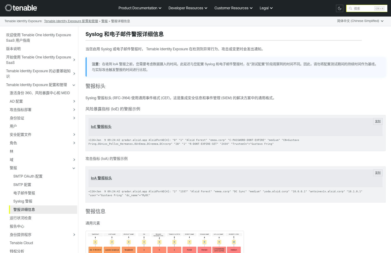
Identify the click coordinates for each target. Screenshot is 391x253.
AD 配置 (16, 101)
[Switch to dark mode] (339, 8)
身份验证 (17, 118)
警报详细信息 (24, 209)
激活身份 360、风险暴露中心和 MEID (40, 93)
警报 (13, 168)
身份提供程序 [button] (20, 235)
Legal (264, 8)
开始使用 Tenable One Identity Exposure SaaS (38, 60)
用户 (13, 126)
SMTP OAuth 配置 (28, 176)
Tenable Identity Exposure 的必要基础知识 (38, 73)
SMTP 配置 (22, 185)
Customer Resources (232, 8)
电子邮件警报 (24, 193)
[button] (73, 60)
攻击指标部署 (20, 110)
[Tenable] (21, 8)
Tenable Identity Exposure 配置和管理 (36, 85)
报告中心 (17, 226)
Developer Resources (186, 8)
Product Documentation (138, 8)
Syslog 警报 (22, 201)
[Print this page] (167, 34)
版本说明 (13, 49)
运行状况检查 (20, 218)
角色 (13, 143)
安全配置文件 (20, 135)
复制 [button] (378, 121)
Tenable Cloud (21, 243)
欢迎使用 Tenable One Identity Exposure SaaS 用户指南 (38, 37)
